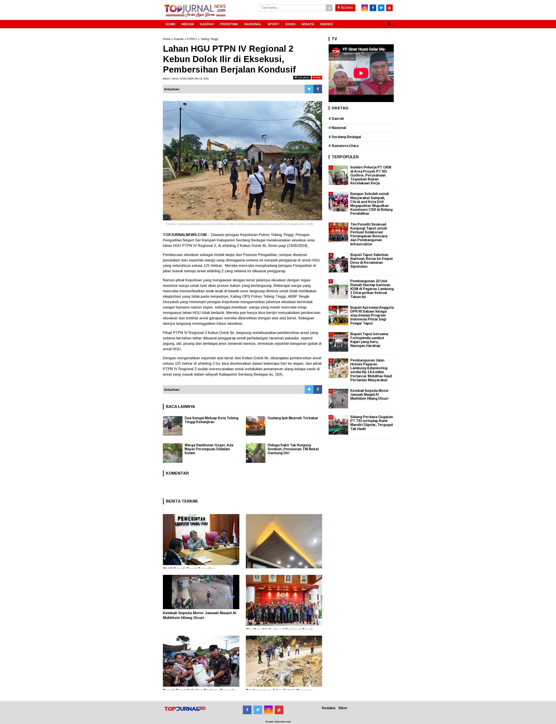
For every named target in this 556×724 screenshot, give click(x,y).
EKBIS (290, 24)
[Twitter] (309, 89)
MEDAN (188, 24)
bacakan (303, 77)
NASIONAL (252, 24)
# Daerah (336, 118)
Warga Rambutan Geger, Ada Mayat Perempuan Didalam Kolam (209, 449)
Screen (346, 7)
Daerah (179, 39)
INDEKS (326, 24)
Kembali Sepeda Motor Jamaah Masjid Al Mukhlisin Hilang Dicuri (369, 394)
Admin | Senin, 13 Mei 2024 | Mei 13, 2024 (185, 78)
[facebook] (373, 8)
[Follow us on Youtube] (279, 710)
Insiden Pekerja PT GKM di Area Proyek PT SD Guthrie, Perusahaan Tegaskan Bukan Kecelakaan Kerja (370, 175)
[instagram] (364, 8)
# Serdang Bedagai (345, 137)
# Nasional (337, 128)
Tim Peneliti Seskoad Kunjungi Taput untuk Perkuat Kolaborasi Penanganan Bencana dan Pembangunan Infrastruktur (368, 234)
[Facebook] (317, 89)
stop (317, 77)
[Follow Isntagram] (268, 710)
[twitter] (381, 8)
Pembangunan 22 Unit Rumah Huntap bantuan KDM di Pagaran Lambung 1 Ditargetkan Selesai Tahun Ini (372, 289)
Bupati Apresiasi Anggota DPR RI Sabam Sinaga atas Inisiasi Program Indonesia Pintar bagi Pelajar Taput (372, 315)
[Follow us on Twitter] (257, 710)
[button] (389, 22)
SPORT (273, 24)
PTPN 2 (192, 39)
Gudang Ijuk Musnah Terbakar (293, 418)
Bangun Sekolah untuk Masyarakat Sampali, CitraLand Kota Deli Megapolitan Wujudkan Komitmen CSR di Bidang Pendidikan (371, 203)
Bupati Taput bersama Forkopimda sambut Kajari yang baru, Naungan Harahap (369, 340)
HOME (170, 24)
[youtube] (389, 8)
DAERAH (207, 24)
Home (166, 39)
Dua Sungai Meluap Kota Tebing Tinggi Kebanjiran (211, 420)
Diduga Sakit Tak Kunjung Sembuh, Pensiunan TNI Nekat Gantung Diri (293, 449)
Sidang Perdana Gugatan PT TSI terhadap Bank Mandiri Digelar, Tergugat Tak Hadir (371, 423)
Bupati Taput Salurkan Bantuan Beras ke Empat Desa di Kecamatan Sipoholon (371, 261)
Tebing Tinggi (209, 39)
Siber (343, 708)
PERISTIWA (229, 24)
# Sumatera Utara (344, 146)
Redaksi (328, 708)
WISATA (307, 24)
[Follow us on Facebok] (247, 710)
